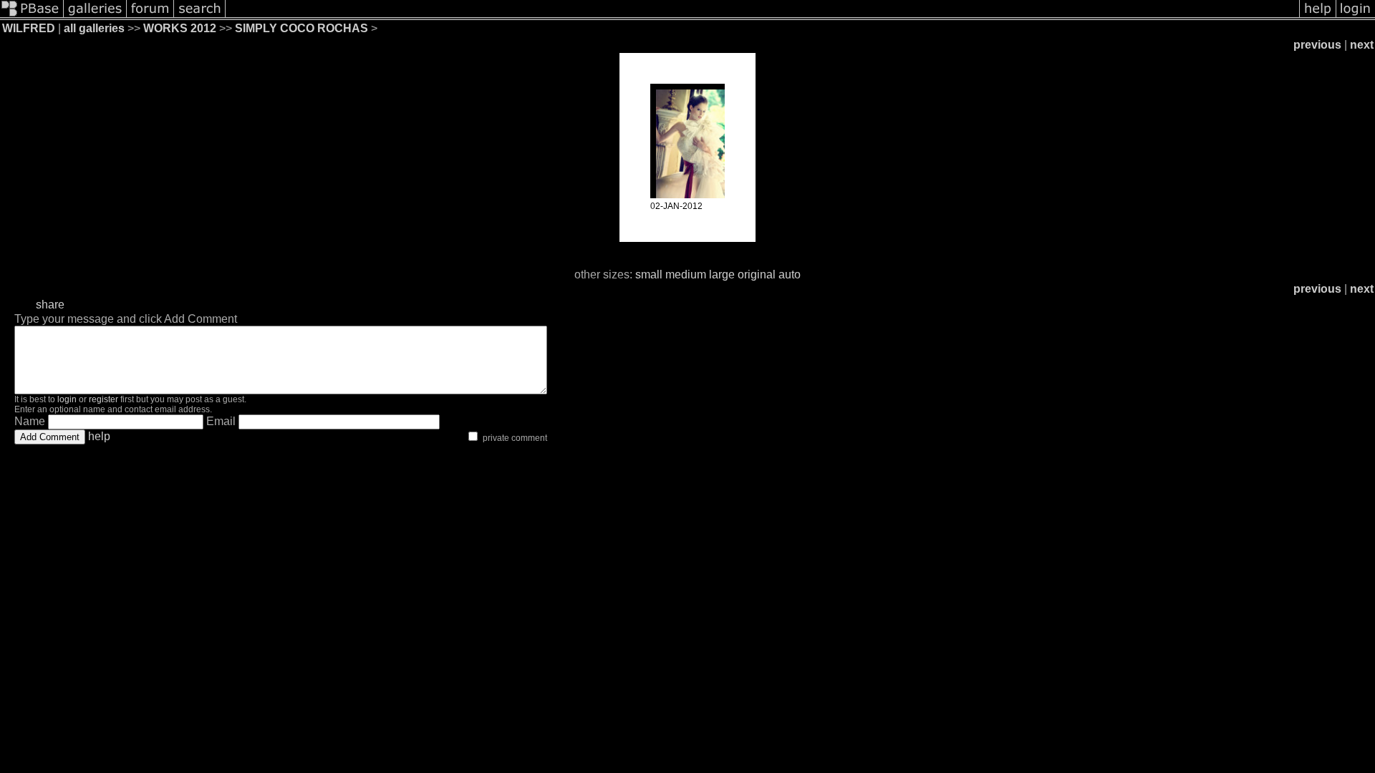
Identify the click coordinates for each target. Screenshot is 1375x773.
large (722, 274)
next (1362, 45)
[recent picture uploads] (95, 16)
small (648, 274)
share (50, 304)
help (99, 436)
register (103, 399)
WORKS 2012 (179, 28)
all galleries (94, 28)
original (757, 274)
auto (789, 274)
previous (1317, 45)
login (67, 399)
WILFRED (28, 28)
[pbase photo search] (200, 16)
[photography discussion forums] (150, 16)
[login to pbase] (1355, 16)
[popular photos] (762, 16)
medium (685, 274)
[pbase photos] (32, 16)
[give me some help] (1317, 16)
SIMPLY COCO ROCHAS (301, 28)
